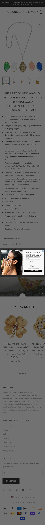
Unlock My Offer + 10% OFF (33, 270)
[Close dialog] (43, 251)
